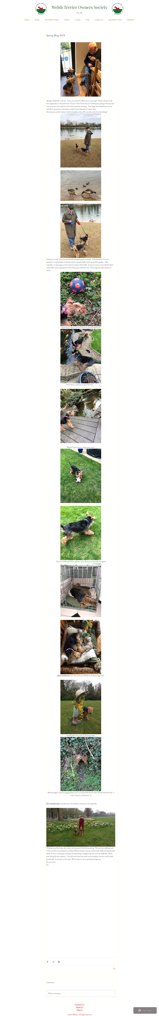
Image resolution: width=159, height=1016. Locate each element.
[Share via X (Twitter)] (53, 962)
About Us (79, 1007)
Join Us (80, 1010)
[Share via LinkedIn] (59, 962)
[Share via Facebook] (47, 962)
